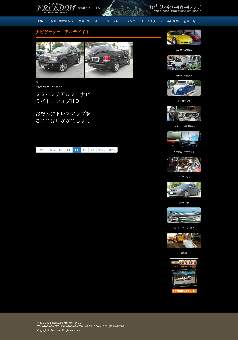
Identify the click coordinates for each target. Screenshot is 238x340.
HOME (41, 21)
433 (77, 149)
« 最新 (41, 149)
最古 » (112, 149)
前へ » (101, 149)
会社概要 (173, 21)
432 (69, 149)
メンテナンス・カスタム (143, 21)
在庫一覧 (84, 21)
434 (84, 149)
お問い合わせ (192, 21)
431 (61, 149)
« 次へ (51, 149)
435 (92, 149)
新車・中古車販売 (62, 21)
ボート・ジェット (106, 21)
